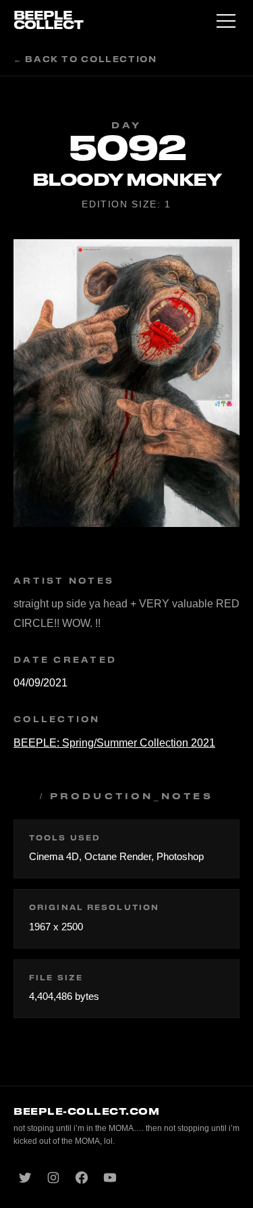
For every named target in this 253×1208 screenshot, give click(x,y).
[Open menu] (226, 21)
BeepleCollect (48, 20)
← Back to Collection (85, 60)
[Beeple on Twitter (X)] (24, 1177)
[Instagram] (53, 1177)
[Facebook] (81, 1177)
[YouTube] (110, 1177)
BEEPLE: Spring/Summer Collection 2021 (114, 743)
